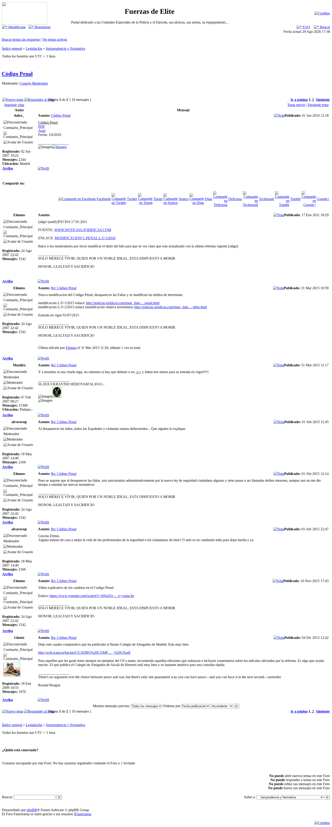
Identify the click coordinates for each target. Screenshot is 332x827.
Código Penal (17, 74)
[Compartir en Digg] (196, 203)
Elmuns (71, 348)
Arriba (7, 168)
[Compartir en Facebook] (77, 199)
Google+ (323, 199)
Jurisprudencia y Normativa (65, 48)
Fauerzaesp (83, 814)
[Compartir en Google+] (309, 205)
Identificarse (16, 27)
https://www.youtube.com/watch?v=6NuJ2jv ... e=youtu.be (92, 596)
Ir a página (299, 100)
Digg (208, 199)
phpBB (32, 810)
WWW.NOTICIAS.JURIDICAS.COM (82, 230)
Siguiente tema (318, 105)
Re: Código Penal (63, 288)
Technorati (266, 199)
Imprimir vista (14, 105)
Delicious (235, 199)
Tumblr (295, 199)
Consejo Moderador (33, 83)
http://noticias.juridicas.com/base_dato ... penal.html (122, 303)
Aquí (41, 131)
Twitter (132, 199)
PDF (41, 126)
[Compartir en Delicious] (220, 205)
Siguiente (323, 100)
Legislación (34, 48)
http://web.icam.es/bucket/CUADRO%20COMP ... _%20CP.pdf (84, 652)
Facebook (104, 199)
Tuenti (157, 199)
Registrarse (42, 27)
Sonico (184, 199)
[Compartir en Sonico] (170, 203)
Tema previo (296, 105)
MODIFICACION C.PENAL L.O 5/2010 (85, 238)
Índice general (12, 48)
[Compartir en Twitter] (119, 203)
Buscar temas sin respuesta (21, 39)
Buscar (324, 27)
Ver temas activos (54, 39)
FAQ (306, 27)
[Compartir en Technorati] (250, 205)
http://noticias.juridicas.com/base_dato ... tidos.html (170, 307)
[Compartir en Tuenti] (145, 203)
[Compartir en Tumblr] (282, 205)
